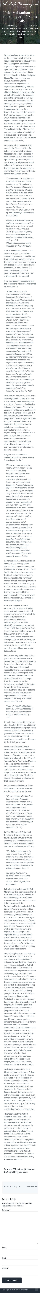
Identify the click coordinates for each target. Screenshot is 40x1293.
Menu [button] (34, 4)
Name (4, 1248)
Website (5, 1268)
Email (4, 1258)
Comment (6, 1210)
